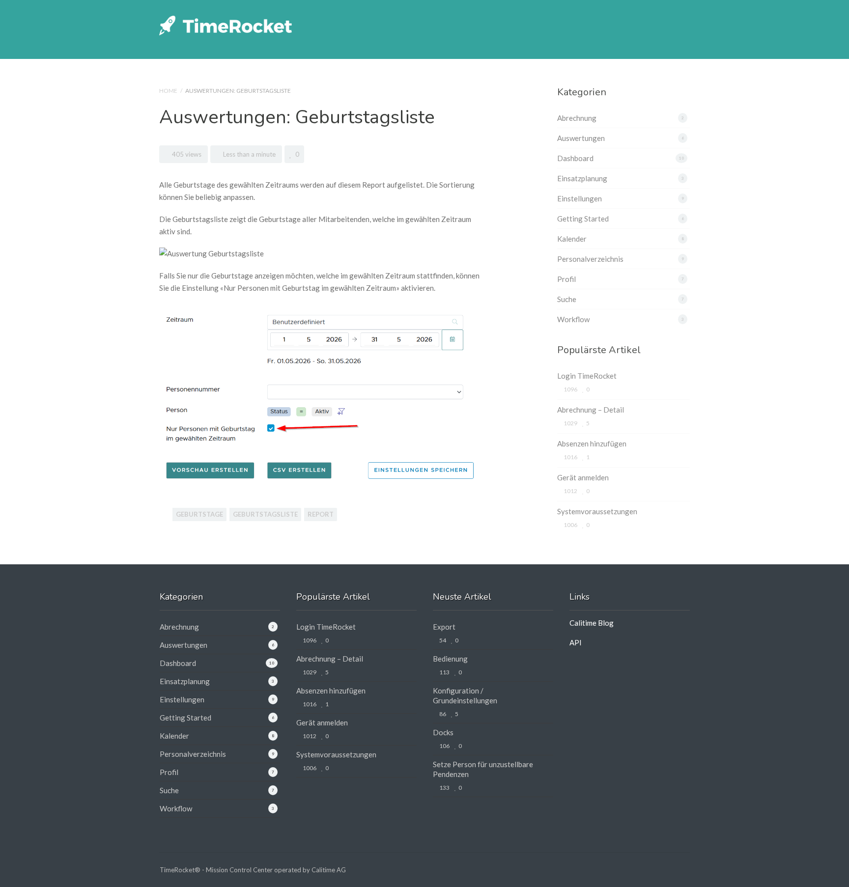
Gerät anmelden (583, 477)
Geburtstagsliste (265, 514)
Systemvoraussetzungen (597, 511)
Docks (443, 732)
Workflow (573, 319)
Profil (566, 279)
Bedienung (450, 658)
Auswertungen (581, 138)
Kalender (572, 238)
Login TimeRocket (587, 375)
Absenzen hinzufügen (591, 443)
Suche (566, 299)
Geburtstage (199, 514)
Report (321, 514)
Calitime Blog (591, 622)
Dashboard (575, 158)
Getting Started (583, 218)
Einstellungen (579, 198)
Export (444, 626)
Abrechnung (576, 117)
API (575, 642)
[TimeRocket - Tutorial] (225, 24)
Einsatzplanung (582, 178)
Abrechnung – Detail (590, 409)
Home (168, 90)
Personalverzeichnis (590, 258)
